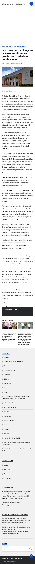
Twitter (6, 465)
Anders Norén (11, 561)
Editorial (7, 379)
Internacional (8, 403)
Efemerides (7, 383)
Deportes (7, 366)
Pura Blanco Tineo (10, 309)
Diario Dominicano (13, 3)
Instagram (7, 478)
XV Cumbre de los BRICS (12, 438)
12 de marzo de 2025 (16, 63)
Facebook (7, 474)
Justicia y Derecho (10, 407)
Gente (6, 388)
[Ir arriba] (31, 556)
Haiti (5, 392)
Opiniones (7, 416)
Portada (25, 47)
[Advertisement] (17, 25)
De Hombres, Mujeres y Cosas (13, 361)
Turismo (6, 433)
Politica (6, 425)
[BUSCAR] (30, 549)
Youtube (7, 469)
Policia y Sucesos (9, 420)
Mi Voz (6, 411)
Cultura (5, 47)
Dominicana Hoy (15, 47)
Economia (7, 374)
